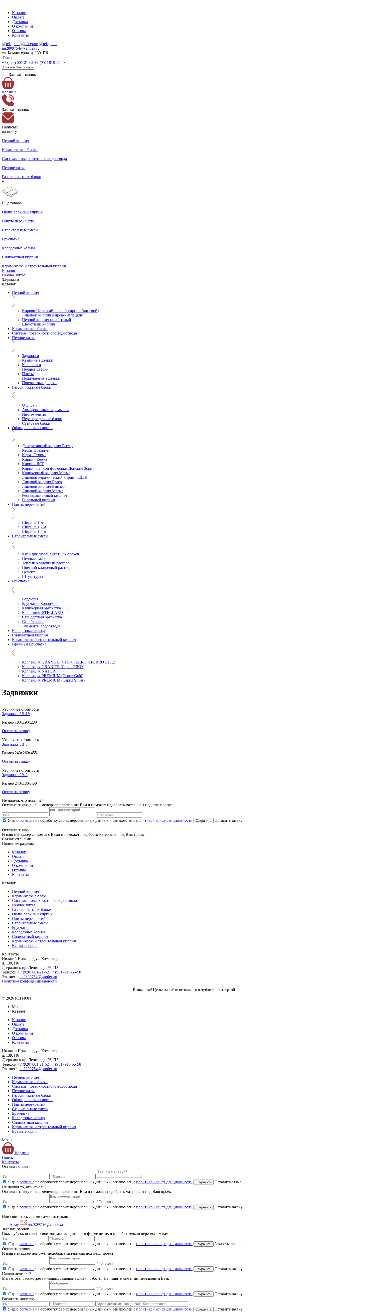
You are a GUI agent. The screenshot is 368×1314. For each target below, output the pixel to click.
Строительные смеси (30, 536)
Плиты (28, 374)
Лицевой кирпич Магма (42, 491)
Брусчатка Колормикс (40, 603)
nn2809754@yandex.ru (21, 48)
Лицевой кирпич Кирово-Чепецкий (52, 315)
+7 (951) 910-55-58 (50, 62)
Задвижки (30, 356)
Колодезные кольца (28, 630)
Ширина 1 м (32, 522)
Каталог (19, 13)
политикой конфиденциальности (164, 820)
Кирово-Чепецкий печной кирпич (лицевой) (60, 310)
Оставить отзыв (228, 1182)
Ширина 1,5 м (34, 531)
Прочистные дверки (39, 383)
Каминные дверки (37, 360)
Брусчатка (20, 581)
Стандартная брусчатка (42, 617)
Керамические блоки (30, 328)
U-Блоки (29, 405)
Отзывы (19, 31)
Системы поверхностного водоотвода (44, 333)
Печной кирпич (25, 292)
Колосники (31, 365)
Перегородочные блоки (42, 419)
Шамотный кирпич (38, 324)
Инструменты (34, 414)
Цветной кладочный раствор (46, 567)
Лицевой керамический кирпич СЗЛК (54, 477)
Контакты (20, 35)
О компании (22, 26)
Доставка (20, 22)
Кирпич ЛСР (33, 464)
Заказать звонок (228, 1244)
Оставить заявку (16, 731)
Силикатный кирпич (30, 635)
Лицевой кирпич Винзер (43, 486)
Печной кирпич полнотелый (46, 319)
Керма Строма (34, 455)
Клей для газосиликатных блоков (50, 554)
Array (14, 1224)
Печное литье (13, 275)
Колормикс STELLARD (42, 612)
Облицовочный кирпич (32, 428)
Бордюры (30, 599)
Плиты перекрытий (29, 504)
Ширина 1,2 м (34, 527)
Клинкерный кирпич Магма (46, 473)
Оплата (18, 17)
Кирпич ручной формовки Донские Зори (57, 468)
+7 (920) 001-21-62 (17, 62)
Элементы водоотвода (41, 626)
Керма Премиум (36, 450)
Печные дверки (35, 369)
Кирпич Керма (34, 459)
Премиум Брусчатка (29, 644)
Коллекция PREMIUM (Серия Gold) (52, 676)
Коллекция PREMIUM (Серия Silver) (53, 680)
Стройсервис (33, 621)
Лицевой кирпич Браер (42, 482)
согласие (27, 820)
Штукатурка (32, 576)
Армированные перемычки (45, 410)
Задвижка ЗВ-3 (15, 775)
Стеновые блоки (36, 423)
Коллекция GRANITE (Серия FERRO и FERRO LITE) (68, 662)
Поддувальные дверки (41, 378)
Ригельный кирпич (38, 500)
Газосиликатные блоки (31, 387)
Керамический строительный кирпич (44, 639)
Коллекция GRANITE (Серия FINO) (53, 667)
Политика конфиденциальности (29, 981)
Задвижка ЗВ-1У (16, 714)
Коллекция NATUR (38, 671)
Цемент (28, 572)
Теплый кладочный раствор (46, 563)
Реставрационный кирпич (44, 495)
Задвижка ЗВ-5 (15, 744)
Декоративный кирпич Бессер (47, 446)
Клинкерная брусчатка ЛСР (46, 608)
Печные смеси (34, 558)
